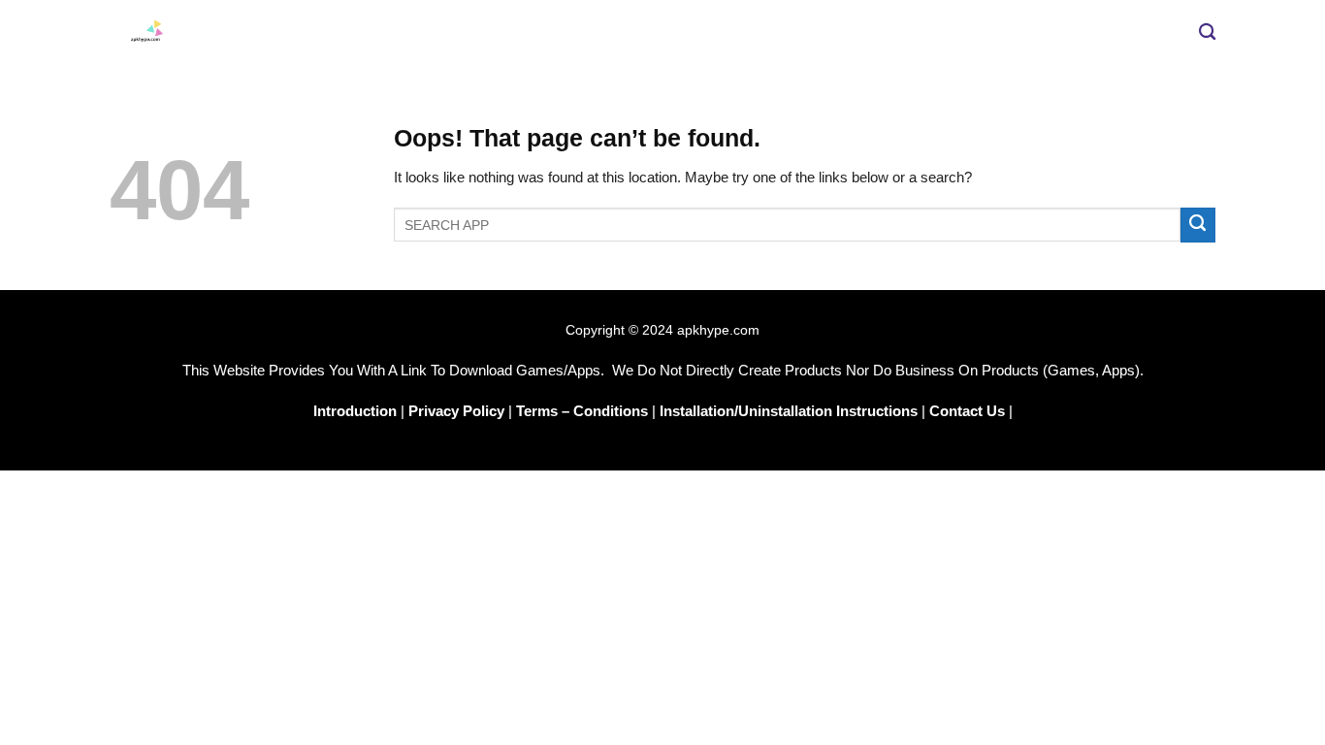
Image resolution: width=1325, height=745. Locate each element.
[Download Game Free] (449, 32)
